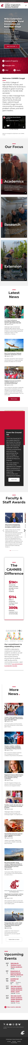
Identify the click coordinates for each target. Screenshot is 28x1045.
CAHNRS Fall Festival (14, 979)
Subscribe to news (14, 939)
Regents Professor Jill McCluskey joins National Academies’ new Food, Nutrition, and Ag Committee (13, 776)
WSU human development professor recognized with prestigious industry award (12, 526)
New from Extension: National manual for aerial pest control (12, 354)
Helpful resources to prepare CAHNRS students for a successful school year (12, 382)
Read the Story (11, 46)
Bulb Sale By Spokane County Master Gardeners (16, 965)
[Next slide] (25, 530)
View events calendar (14, 1007)
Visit (6, 70)
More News (13, 692)
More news (14, 399)
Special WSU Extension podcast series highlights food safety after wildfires (13, 835)
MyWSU (19, 1041)
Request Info (10, 65)
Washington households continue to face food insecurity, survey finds (13, 895)
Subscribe (14, 479)
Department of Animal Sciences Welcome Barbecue (16, 972)
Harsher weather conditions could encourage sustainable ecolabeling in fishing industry (12, 747)
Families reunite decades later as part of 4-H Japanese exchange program (13, 806)
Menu (26, 5)
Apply (18, 70)
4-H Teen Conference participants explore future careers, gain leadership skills (12, 321)
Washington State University (8, 1)
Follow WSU (14, 1042)
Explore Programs (11, 61)
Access (9, 1041)
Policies (14, 1041)
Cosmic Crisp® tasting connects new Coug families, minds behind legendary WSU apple (13, 718)
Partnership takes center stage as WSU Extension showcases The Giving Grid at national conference (13, 924)
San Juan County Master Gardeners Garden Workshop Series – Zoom (16, 988)
